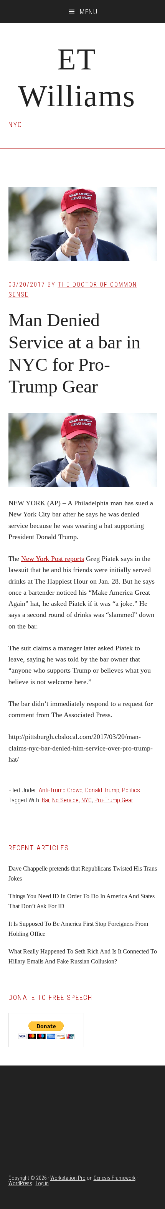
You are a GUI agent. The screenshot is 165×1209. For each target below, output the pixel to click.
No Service (65, 800)
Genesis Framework (114, 1178)
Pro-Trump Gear (113, 800)
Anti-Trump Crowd (60, 790)
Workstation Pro (68, 1178)
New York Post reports (52, 558)
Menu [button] (88, 12)
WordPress (20, 1183)
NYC (86, 800)
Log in (42, 1183)
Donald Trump (102, 790)
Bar (46, 800)
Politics (131, 790)
